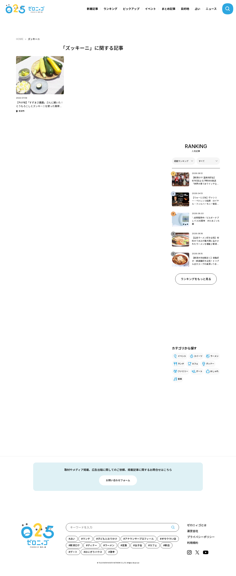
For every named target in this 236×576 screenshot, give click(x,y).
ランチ (181, 363)
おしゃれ (214, 371)
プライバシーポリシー (201, 537)
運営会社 (192, 531)
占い (197, 9)
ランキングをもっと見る (196, 279)
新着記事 (92, 9)
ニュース (211, 9)
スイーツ (198, 356)
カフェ (195, 363)
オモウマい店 (169, 538)
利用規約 (192, 543)
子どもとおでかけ (107, 538)
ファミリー (183, 371)
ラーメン (214, 356)
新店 (167, 545)
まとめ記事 (168, 9)
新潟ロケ (75, 545)
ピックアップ (131, 9)
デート (199, 371)
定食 (124, 545)
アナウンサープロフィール (139, 538)
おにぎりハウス (93, 551)
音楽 (180, 379)
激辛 (112, 551)
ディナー (210, 363)
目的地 (185, 9)
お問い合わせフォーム (118, 480)
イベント (150, 9)
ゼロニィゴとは (196, 525)
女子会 (138, 545)
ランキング (110, 9)
